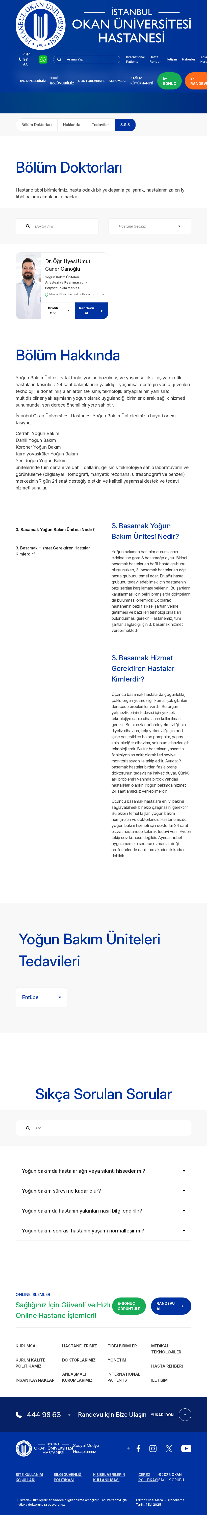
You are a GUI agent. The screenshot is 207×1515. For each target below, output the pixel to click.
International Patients (135, 59)
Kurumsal (117, 81)
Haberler (188, 59)
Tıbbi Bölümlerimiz (62, 80)
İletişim (172, 59)
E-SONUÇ (169, 81)
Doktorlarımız (91, 81)
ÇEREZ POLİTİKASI (148, 1477)
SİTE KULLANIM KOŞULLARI (29, 1477)
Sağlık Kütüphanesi (142, 80)
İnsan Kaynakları (36, 1380)
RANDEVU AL (166, 1306)
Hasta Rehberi (156, 59)
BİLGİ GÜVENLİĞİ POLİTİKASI (68, 1477)
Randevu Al (86, 310)
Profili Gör (53, 310)
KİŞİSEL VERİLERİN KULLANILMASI (109, 1477)
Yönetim (117, 1360)
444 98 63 (27, 59)
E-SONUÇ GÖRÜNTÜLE (129, 1306)
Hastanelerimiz (32, 81)
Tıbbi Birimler (122, 1345)
